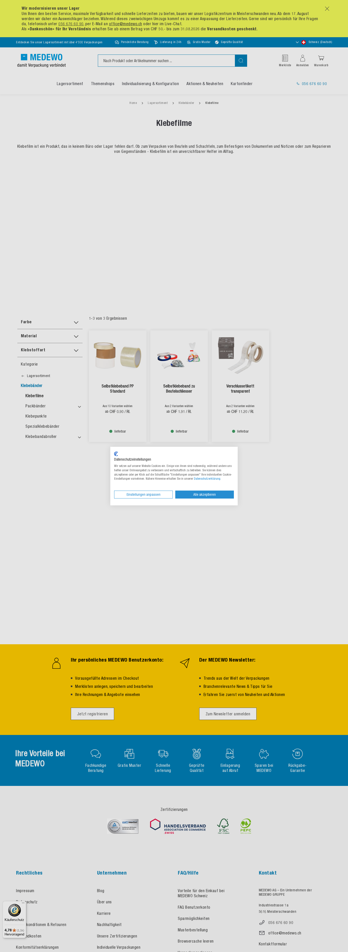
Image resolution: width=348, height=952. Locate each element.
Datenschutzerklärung (207, 478)
